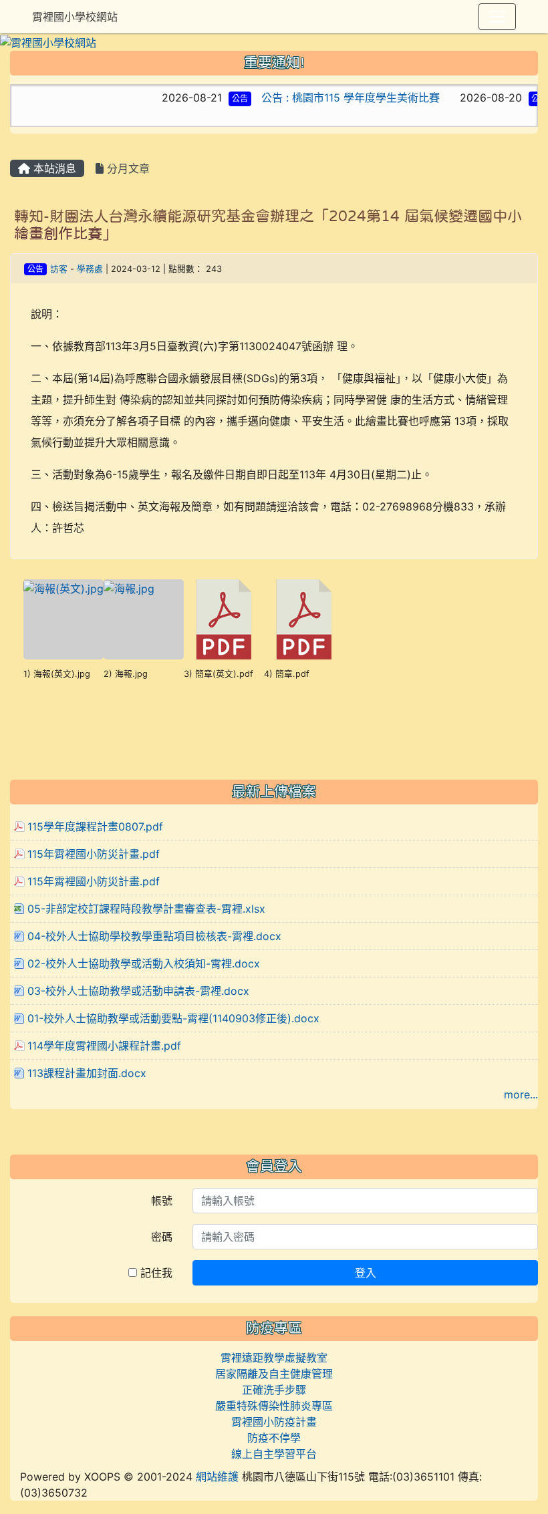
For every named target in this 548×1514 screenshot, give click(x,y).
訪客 (58, 269)
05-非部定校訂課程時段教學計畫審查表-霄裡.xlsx (146, 908)
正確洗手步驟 (274, 1389)
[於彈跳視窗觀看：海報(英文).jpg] (63, 619)
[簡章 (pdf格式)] (304, 619)
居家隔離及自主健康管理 (274, 1373)
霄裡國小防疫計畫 (274, 1421)
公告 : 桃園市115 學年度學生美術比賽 (332, 97)
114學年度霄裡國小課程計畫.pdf (104, 1045)
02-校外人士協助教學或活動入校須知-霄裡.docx (143, 963)
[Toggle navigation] (497, 16)
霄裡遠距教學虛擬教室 (274, 1357)
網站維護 (217, 1476)
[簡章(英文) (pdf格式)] (224, 619)
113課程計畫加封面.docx (86, 1073)
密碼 (161, 1236)
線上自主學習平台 (274, 1454)
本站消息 (53, 168)
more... (521, 1094)
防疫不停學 (274, 1438)
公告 (221, 99)
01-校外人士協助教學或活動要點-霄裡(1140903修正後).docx (173, 1018)
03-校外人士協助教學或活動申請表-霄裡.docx (138, 991)
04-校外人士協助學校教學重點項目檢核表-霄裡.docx (154, 936)
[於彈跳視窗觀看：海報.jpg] (144, 619)
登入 (365, 1272)
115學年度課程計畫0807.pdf (95, 826)
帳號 (161, 1200)
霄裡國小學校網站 (75, 16)
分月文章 (127, 168)
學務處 (90, 269)
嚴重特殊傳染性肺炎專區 (274, 1405)
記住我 (154, 1272)
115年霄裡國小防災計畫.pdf (93, 854)
